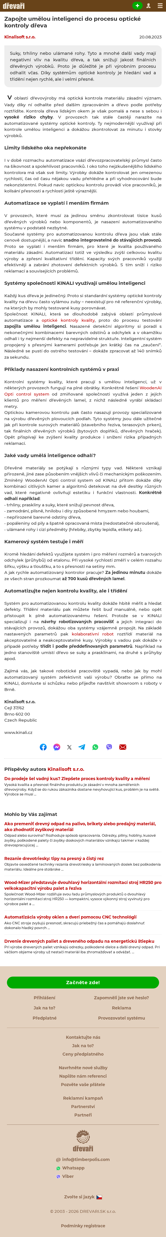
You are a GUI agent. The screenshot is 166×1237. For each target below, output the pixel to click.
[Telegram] (81, 747)
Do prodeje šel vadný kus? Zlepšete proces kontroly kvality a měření (77, 778)
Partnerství (83, 1106)
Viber (68, 1176)
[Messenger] (56, 747)
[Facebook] (43, 747)
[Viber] (109, 747)
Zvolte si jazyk (79, 1196)
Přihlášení (44, 997)
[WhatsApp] (95, 747)
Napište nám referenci (83, 1076)
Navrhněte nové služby (83, 1067)
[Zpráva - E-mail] (122, 747)
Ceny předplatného (83, 1054)
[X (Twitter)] (69, 747)
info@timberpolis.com (86, 1159)
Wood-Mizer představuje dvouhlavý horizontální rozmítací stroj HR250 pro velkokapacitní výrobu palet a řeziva (82, 885)
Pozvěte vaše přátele (83, 1084)
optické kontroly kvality (68, 320)
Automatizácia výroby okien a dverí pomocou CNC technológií (70, 917)
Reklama (121, 1008)
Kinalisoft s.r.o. (19, 37)
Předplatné (45, 1018)
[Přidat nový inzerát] (137, 6)
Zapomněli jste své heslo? (121, 997)
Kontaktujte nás (83, 1037)
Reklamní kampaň (83, 1098)
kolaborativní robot (93, 634)
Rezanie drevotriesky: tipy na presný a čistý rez (54, 858)
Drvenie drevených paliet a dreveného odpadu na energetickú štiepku (79, 941)
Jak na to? (44, 1008)
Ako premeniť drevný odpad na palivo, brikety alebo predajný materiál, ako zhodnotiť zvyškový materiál (80, 826)
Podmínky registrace (83, 1225)
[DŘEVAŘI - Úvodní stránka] (13, 6)
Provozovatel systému (121, 1018)
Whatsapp (73, 1168)
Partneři (83, 1115)
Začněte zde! (83, 982)
